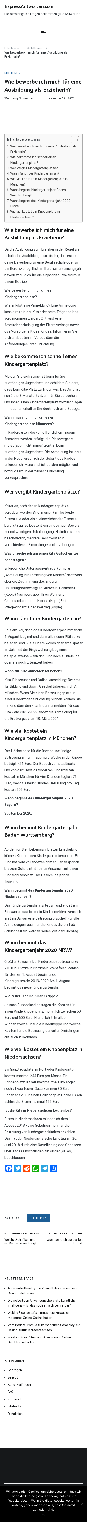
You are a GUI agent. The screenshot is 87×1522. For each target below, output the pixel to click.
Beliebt (13, 1377)
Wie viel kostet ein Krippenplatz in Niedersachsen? (35, 214)
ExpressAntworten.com (28, 7)
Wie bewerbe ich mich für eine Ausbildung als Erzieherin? (43, 149)
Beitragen (15, 1370)
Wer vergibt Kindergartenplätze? (34, 168)
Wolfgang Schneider (18, 98)
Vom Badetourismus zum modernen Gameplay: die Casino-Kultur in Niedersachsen (44, 1327)
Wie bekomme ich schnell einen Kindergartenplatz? (33, 160)
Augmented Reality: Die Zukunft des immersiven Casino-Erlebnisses (42, 1290)
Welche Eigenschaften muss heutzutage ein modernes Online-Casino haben (39, 1315)
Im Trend (14, 1399)
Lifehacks (14, 1406)
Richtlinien (12, 73)
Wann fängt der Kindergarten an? (34, 173)
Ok (44, 1515)
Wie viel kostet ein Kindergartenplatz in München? (39, 181)
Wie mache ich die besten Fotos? (65, 1238)
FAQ (10, 1392)
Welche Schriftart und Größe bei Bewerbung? (22, 1238)
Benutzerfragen (19, 1384)
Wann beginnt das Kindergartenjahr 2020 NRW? (40, 203)
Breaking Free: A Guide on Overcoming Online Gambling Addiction (39, 1340)
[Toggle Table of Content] (73, 140)
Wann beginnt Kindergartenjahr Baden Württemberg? (38, 192)
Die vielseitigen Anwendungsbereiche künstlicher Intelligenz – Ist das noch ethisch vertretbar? (42, 1303)
